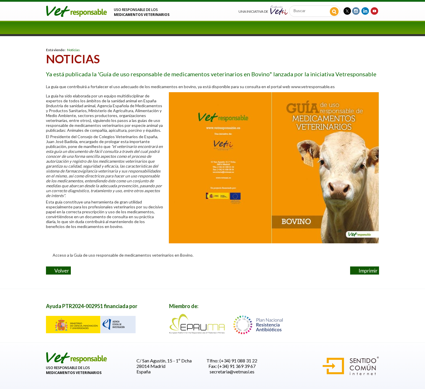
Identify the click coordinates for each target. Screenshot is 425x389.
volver (60, 270)
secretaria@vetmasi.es (232, 371)
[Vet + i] (279, 10)
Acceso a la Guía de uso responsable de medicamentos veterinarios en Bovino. (121, 255)
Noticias (73, 50)
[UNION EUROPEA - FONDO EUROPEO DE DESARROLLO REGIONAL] (91, 331)
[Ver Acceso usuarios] (76, 362)
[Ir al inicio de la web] (76, 15)
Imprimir (367, 270)
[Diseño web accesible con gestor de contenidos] (351, 373)
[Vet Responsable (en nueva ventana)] (347, 10)
